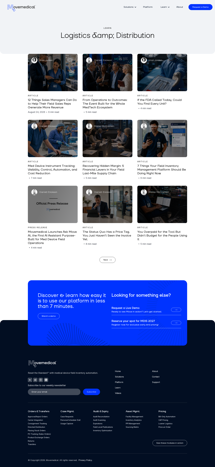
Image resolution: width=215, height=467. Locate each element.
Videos (118, 393)
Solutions (119, 376)
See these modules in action (169, 443)
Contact (155, 376)
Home (118, 371)
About (179, 7)
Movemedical (52, 460)
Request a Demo (200, 7)
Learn (117, 387)
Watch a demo (49, 316)
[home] (22, 8)
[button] (129, 7)
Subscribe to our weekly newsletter (47, 385)
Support (156, 382)
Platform (148, 7)
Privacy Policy (85, 460)
